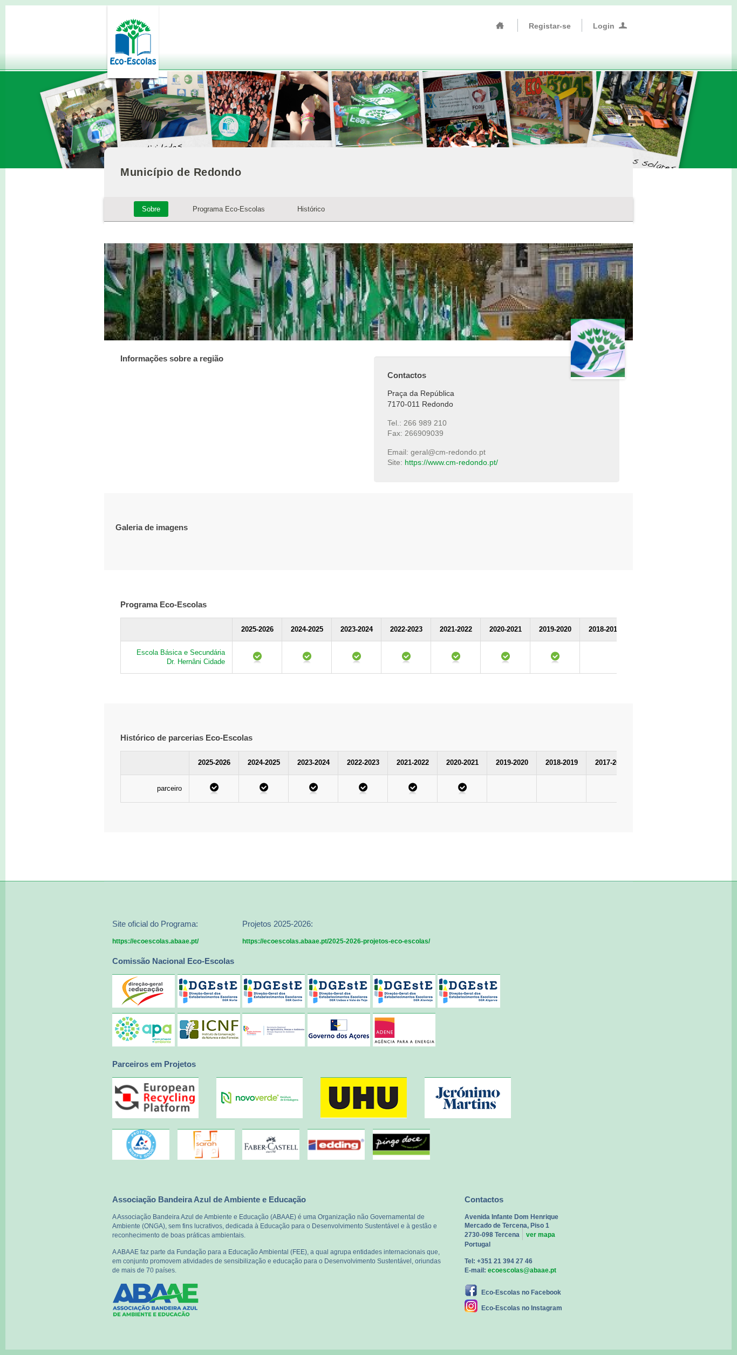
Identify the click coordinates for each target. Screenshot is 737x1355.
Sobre (151, 209)
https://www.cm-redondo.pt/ (451, 462)
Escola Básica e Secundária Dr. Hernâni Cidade (181, 657)
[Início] (500, 25)
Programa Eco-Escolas (229, 209)
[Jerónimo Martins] (468, 1116)
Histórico (311, 209)
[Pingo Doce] (401, 1144)
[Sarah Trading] (206, 1144)
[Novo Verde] (259, 1116)
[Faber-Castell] (270, 1144)
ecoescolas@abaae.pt (522, 1270)
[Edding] (336, 1144)
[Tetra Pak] (140, 1144)
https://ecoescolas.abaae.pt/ (155, 941)
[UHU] (363, 1116)
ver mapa (540, 1234)
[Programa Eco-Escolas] (132, 40)
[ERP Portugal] (155, 1116)
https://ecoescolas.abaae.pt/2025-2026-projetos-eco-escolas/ (336, 941)
